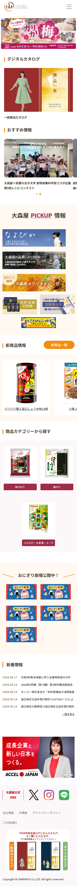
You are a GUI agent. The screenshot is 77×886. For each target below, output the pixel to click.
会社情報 (8, 813)
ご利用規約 (9, 822)
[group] (38, 95)
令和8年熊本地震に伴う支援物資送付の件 (45, 677)
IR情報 (23, 813)
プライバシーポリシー (46, 813)
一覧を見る (68, 714)
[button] (37, 194)
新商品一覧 (59, 344)
